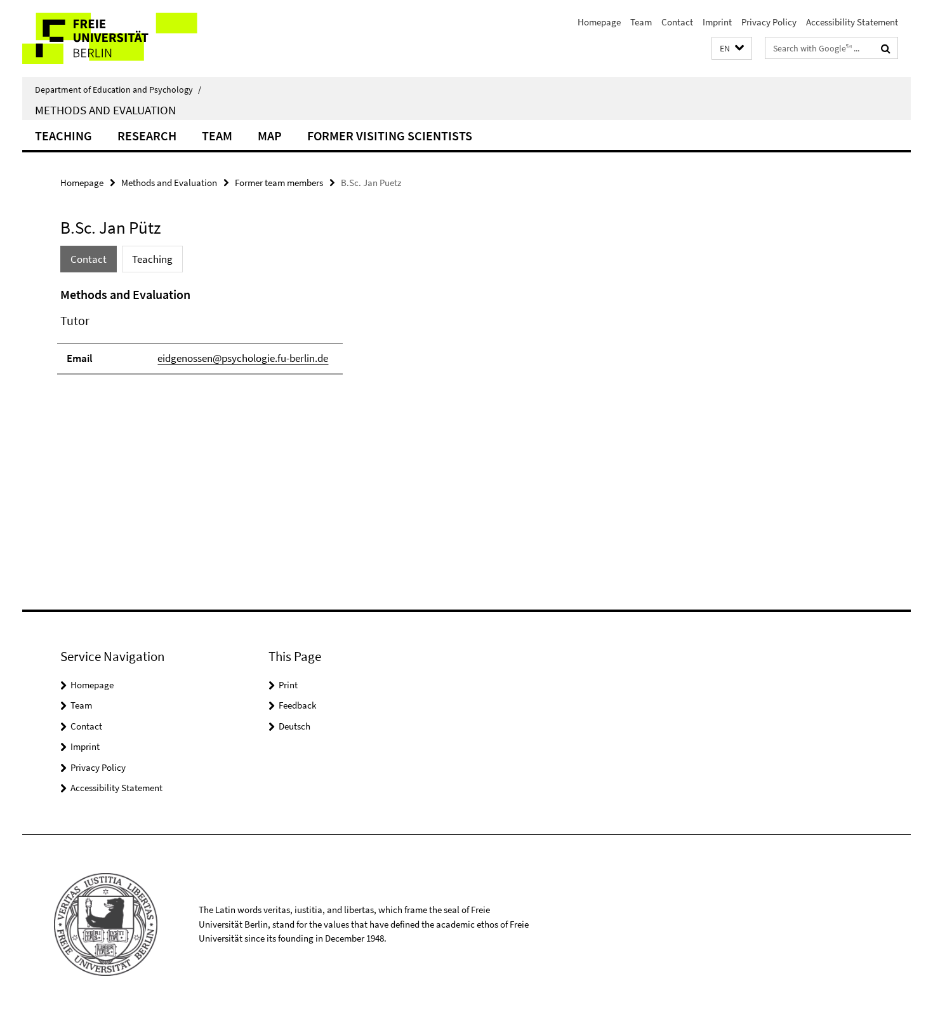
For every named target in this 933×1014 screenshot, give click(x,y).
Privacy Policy (769, 22)
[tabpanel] (293, 336)
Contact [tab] (88, 259)
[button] (731, 48)
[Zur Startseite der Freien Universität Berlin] (128, 38)
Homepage (599, 22)
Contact (677, 22)
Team (641, 22)
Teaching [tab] (152, 259)
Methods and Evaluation (105, 109)
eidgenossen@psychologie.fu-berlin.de (242, 358)
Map (270, 135)
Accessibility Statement (852, 22)
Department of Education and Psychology (118, 89)
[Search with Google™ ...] (885, 48)
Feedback (297, 705)
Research (146, 135)
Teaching (63, 135)
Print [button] (288, 685)
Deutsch (294, 726)
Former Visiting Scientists (389, 135)
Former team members (279, 183)
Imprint (717, 22)
